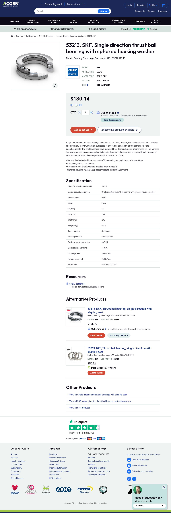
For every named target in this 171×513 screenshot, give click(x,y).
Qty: (73, 112)
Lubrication (139, 21)
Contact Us (140, 11)
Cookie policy (88, 503)
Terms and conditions (97, 468)
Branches (162, 11)
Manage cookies (100, 503)
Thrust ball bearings (46, 36)
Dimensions (73, 4)
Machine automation (94, 21)
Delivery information (96, 475)
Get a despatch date (112, 120)
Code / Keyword (53, 4)
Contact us (140, 506)
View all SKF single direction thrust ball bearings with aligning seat (100, 401)
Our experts (16, 471)
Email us (91, 458)
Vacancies (15, 475)
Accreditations (17, 478)
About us (14, 454)
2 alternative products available (117, 129)
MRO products (155, 21)
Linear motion (73, 21)
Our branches (16, 464)
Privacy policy (77, 503)
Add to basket (81, 129)
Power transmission (32, 21)
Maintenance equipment (118, 21)
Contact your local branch (99, 461)
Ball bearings (31, 36)
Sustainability (16, 468)
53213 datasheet (86, 285)
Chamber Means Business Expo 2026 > (144, 454)
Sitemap (68, 503)
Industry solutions (18, 461)
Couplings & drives (54, 21)
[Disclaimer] (87, 85)
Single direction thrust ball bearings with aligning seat (70, 36)
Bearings (14, 21)
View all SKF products (79, 408)
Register (141, 5)
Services (152, 11)
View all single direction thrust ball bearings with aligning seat (98, 394)
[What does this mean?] (118, 112)
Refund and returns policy (99, 471)
